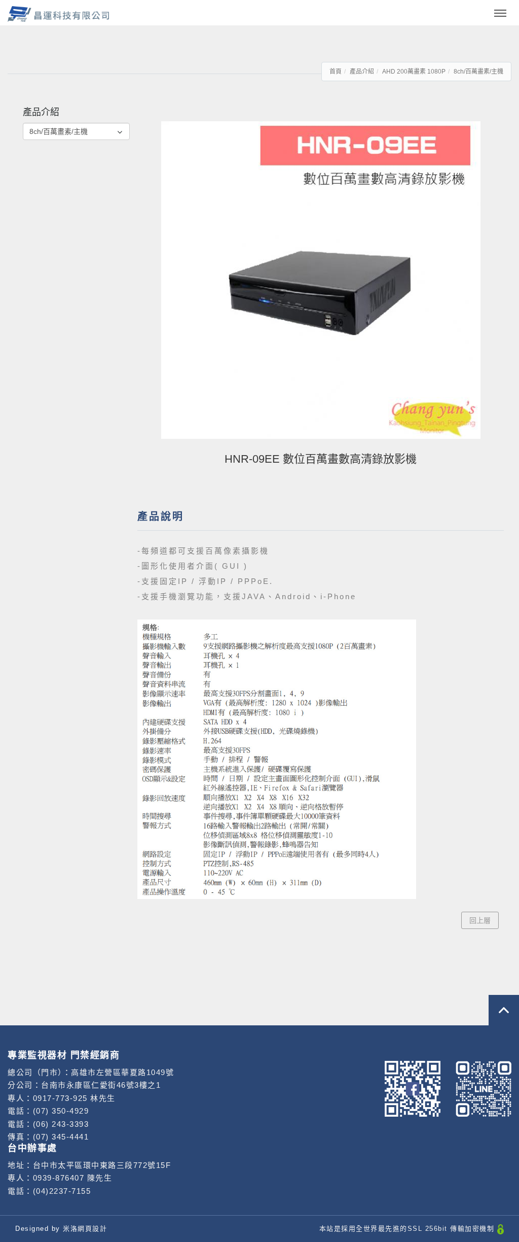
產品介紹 (362, 71)
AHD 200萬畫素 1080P (414, 71)
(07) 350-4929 (61, 1111)
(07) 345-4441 (61, 1136)
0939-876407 (59, 1178)
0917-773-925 (62, 1098)
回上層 (480, 920)
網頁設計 (92, 1228)
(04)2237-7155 (62, 1191)
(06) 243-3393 (61, 1124)
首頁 (335, 71)
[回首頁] (58, 14)
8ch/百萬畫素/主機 (478, 71)
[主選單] (500, 14)
